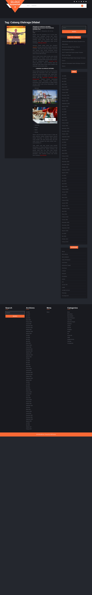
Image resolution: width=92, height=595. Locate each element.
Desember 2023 (65, 161)
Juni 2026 (64, 78)
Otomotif (64, 273)
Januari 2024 (65, 158)
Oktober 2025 (65, 100)
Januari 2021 (65, 219)
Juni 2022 (64, 194)
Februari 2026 (65, 89)
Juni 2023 (64, 178)
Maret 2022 (64, 197)
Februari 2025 (65, 122)
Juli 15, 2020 (36, 31)
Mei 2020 (64, 236)
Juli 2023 (64, 175)
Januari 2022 (65, 203)
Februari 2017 (65, 241)
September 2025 (66, 103)
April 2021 (64, 211)
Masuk (48, 312)
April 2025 (64, 117)
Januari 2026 (65, 92)
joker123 (35, 47)
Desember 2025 (65, 95)
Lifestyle (64, 270)
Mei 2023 (64, 180)
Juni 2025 (64, 111)
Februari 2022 (65, 200)
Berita (28, 5)
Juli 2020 (64, 233)
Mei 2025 (64, 114)
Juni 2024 (64, 144)
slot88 (63, 287)
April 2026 (64, 84)
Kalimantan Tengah (66, 265)
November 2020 (65, 225)
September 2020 (66, 227)
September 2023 (66, 169)
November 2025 (65, 98)
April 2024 (64, 150)
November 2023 (65, 164)
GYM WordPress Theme (42, 434)
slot (63, 281)
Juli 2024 (64, 142)
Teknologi (64, 292)
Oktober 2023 (65, 167)
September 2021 (66, 208)
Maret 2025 (64, 120)
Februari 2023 (65, 189)
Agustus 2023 (65, 172)
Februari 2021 (65, 216)
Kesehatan (64, 268)
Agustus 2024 (65, 139)
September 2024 (66, 136)
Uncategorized (65, 295)
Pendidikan (64, 276)
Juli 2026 (64, 75)
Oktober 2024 (65, 133)
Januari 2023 (65, 191)
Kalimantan (34, 5)
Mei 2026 (64, 81)
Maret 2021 (64, 214)
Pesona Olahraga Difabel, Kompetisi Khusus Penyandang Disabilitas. (43, 28)
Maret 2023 (64, 186)
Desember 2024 (65, 128)
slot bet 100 (64, 284)
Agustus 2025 (65, 106)
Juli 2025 (64, 109)
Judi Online (64, 262)
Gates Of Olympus (66, 259)
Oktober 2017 (65, 238)
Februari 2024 (65, 156)
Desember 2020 (65, 222)
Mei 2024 (64, 147)
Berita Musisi (65, 254)
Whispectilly (44, 31)
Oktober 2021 (65, 205)
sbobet (63, 279)
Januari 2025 (65, 125)
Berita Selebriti (65, 257)
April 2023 (64, 183)
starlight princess (66, 290)
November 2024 (65, 131)
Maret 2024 (64, 153)
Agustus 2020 (65, 230)
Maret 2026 (64, 86)
